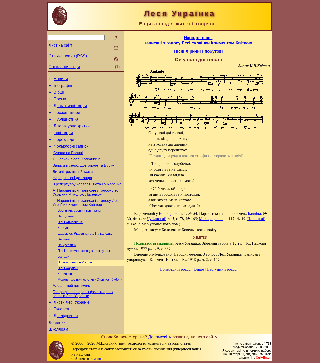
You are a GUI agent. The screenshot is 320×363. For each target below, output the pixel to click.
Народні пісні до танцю (72, 178)
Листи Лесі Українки (72, 302)
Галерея (61, 309)
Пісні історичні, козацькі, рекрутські (85, 251)
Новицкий (257, 218)
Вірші (59, 92)
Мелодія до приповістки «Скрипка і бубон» (90, 279)
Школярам (58, 329)
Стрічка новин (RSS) (68, 56)
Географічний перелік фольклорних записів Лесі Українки (83, 294)
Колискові (65, 274)
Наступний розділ (222, 269)
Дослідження (66, 316)
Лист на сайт (60, 45)
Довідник (57, 322)
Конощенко (168, 213)
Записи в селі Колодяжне (79, 159)
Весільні (64, 239)
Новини (61, 79)
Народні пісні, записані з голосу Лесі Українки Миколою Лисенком (86, 192)
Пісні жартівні (68, 268)
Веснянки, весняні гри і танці (79, 210)
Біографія (63, 85)
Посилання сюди (64, 67)
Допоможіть (159, 336)
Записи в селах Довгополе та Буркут (84, 165)
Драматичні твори (70, 106)
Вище (199, 269)
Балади (63, 256)
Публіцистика (66, 119)
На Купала (66, 216)
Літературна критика (73, 126)
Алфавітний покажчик (71, 286)
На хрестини (67, 245)
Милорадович (211, 218)
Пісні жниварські (70, 222)
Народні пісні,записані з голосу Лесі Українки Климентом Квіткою (198, 40)
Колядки (64, 228)
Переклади (64, 139)
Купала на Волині (68, 153)
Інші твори (63, 133)
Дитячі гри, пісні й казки (73, 172)
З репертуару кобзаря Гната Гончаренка (87, 184)
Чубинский (156, 218)
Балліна (254, 213)
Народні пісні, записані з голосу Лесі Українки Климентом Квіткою (86, 203)
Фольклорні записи (71, 146)
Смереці (98, 359)
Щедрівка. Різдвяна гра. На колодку (85, 233)
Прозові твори (67, 112)
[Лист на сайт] (116, 48)
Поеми (60, 99)
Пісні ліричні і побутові (75, 262)
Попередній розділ (176, 269)
